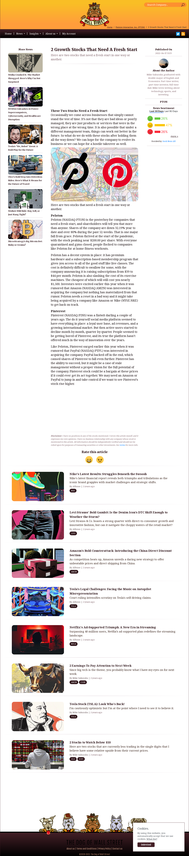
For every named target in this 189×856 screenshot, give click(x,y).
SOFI (81, 759)
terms (122, 445)
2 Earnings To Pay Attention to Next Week (100, 666)
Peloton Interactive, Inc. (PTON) (130, 27)
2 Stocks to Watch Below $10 (90, 742)
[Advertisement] (94, 87)
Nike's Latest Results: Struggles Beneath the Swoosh (108, 474)
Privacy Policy (104, 848)
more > (174, 136)
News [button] (19, 33)
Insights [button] (34, 33)
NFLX (73, 644)
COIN (82, 682)
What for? (151, 838)
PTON (163, 101)
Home (110, 27)
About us (71, 848)
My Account (69, 33)
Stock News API (169, 141)
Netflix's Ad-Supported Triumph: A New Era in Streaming (113, 627)
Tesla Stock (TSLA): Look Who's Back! (97, 704)
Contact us (117, 848)
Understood (146, 844)
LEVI (73, 533)
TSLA (73, 606)
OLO (73, 759)
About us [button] (50, 33)
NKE (73, 490)
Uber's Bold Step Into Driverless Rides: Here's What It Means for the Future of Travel (25, 180)
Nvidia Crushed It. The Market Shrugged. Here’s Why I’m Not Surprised (24, 78)
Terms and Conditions (86, 848)
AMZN (74, 571)
